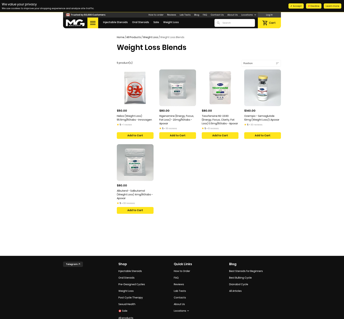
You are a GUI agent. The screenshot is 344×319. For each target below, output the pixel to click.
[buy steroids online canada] (75, 22)
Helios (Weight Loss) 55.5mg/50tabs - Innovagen (134, 117)
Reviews (171, 14)
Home (120, 37)
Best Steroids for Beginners (246, 271)
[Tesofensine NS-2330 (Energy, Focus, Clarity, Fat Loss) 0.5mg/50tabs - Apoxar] (220, 87)
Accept (297, 6)
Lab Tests (185, 14)
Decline (314, 6)
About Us (232, 14)
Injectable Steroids (115, 22)
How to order (156, 14)
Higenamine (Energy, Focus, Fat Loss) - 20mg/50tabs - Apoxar (176, 119)
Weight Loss (171, 22)
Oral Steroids (140, 22)
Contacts (180, 297)
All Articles (235, 291)
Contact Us (217, 14)
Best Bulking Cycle (240, 277)
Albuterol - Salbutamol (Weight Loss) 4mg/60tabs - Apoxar (135, 194)
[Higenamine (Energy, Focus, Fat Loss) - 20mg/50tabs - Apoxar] (177, 87)
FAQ (205, 14)
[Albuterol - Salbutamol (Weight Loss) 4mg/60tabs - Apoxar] (135, 162)
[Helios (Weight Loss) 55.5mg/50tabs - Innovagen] (135, 87)
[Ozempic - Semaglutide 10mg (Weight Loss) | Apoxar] (262, 87)
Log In (269, 14)
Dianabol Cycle (238, 284)
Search (218, 23)
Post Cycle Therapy (130, 297)
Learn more (332, 6)
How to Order (182, 271)
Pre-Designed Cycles (131, 284)
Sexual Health (126, 304)
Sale (156, 22)
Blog (196, 14)
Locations (247, 14)
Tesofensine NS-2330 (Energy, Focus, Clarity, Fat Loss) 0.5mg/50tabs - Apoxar (220, 119)
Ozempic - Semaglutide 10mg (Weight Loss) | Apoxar (261, 117)
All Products (133, 37)
